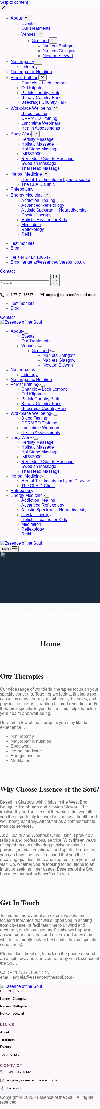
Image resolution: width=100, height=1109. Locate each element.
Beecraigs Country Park (43, 408)
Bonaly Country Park (41, 403)
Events (27, 336)
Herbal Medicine (26, 476)
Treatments (9, 1040)
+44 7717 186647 (19, 295)
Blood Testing (34, 418)
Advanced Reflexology (42, 505)
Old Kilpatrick (34, 394)
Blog (15, 308)
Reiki (26, 534)
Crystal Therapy (36, 514)
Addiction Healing (38, 500)
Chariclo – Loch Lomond (44, 389)
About (16, 331)
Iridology (29, 374)
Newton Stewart (58, 365)
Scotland (40, 350)
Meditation (31, 524)
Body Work (21, 437)
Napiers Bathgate (59, 355)
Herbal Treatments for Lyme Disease (55, 481)
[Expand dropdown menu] (26, 333)
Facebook (14, 1088)
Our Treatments (35, 341)
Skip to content (14, 2)
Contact (7, 317)
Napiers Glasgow (59, 360)
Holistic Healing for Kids (44, 519)
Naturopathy (22, 370)
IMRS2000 (31, 456)
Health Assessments (40, 432)
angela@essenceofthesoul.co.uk (71, 295)
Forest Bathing (24, 384)
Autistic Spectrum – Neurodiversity (53, 510)
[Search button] (55, 280)
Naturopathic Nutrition (31, 379)
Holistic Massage (37, 447)
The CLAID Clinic (38, 485)
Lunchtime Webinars (40, 428)
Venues (28, 345)
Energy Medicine (27, 495)
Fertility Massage (37, 442)
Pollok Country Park (40, 399)
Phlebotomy (22, 490)
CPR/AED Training (39, 423)
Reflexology (32, 529)
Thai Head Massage (40, 471)
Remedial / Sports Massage (47, 461)
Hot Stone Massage (40, 452)
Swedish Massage (38, 466)
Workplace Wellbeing (31, 413)
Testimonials (22, 303)
